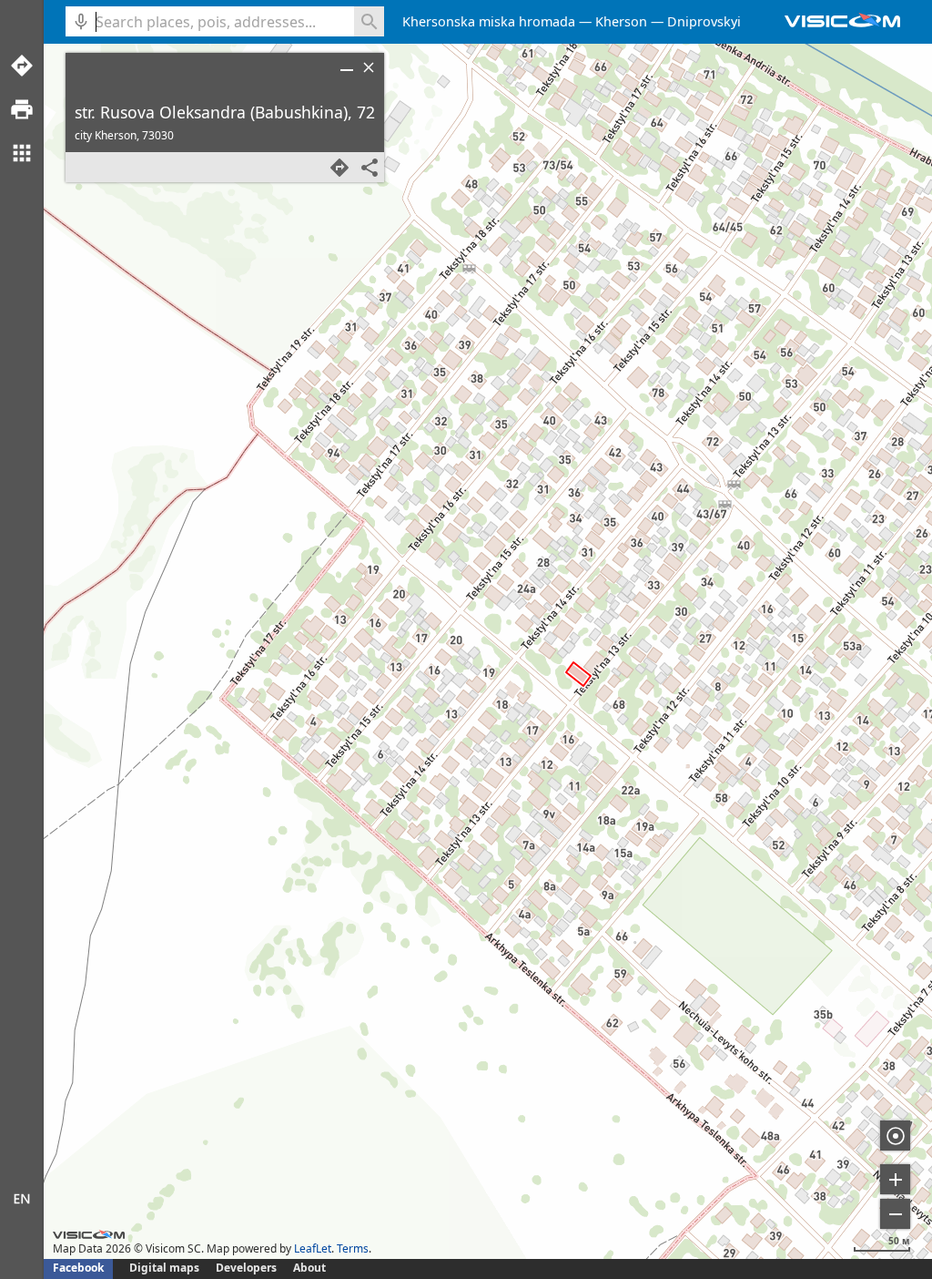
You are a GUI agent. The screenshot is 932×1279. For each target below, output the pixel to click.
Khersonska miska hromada (488, 21)
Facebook (78, 1267)
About (309, 1267)
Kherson (621, 21)
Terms (353, 1248)
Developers (246, 1267)
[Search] (369, 21)
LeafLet (312, 1248)
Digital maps (165, 1267)
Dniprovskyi (704, 21)
